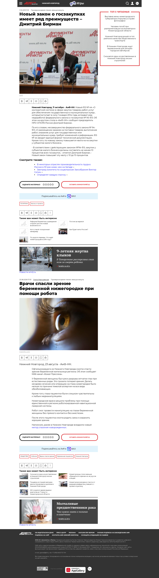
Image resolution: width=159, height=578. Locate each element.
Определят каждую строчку (51, 175)
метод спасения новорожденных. (49, 427)
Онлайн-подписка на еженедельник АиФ (113, 532)
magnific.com (24, 352)
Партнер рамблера (56, 568)
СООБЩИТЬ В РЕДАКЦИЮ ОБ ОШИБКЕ (94, 535)
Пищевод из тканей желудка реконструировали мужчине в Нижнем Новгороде (42, 484)
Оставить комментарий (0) (79, 184)
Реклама (72, 532)
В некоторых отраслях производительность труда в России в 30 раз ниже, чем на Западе (62, 165)
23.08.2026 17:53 (25, 280)
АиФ (21, 95)
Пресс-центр (61, 532)
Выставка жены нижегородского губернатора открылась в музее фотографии (120, 19)
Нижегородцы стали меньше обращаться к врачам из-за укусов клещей (82, 476)
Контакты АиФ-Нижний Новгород (65, 535)
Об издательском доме (44, 532)
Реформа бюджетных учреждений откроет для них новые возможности (43, 223)
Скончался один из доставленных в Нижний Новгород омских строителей (120, 58)
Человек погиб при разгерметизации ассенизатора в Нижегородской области (119, 28)
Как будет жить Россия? (78, 229)
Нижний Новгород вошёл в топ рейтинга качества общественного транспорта (120, 38)
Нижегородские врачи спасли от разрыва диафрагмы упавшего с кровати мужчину (82, 484)
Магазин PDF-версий (86, 532)
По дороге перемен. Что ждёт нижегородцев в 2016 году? (41, 238)
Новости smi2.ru (27, 272)
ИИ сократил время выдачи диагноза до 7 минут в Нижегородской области (40, 492)
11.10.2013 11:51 (24, 10)
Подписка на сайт (42, 535)
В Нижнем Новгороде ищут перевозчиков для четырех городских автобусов (120, 48)
